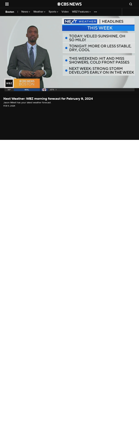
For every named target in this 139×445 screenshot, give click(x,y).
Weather (38, 11)
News (25, 11)
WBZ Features (80, 11)
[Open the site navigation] (26, 4)
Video (65, 11)
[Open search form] (130, 4)
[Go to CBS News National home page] (69, 4)
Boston (9, 12)
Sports (53, 11)
